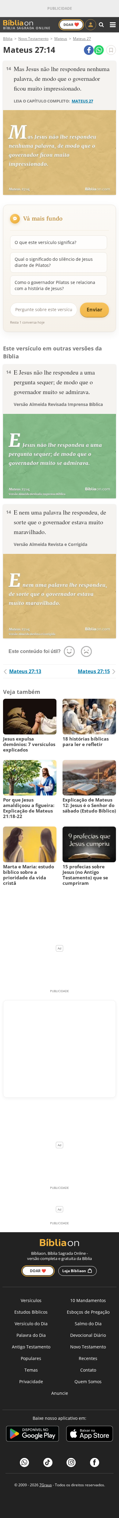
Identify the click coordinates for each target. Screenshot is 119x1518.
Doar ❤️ (38, 1270)
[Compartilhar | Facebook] (89, 50)
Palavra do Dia (31, 1335)
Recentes (88, 1358)
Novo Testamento (88, 1347)
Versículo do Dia (31, 1323)
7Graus (45, 1484)
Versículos (31, 1300)
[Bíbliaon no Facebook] (94, 1462)
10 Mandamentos (88, 1300)
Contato (88, 1370)
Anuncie (59, 1393)
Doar (71, 24)
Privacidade (31, 1381)
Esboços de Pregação (88, 1312)
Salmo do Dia (88, 1323)
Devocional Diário (88, 1335)
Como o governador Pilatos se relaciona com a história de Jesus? (55, 285)
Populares (31, 1358)
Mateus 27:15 (94, 671)
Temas (31, 1370)
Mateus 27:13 (25, 671)
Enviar (94, 309)
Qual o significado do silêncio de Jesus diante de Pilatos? (54, 262)
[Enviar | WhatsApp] (99, 50)
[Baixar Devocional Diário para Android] (32, 1434)
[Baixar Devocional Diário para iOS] (89, 1434)
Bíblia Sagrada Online (26, 28)
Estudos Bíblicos (31, 1312)
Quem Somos (88, 1381)
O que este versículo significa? (45, 242)
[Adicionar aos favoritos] (111, 50)
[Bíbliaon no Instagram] (71, 1462)
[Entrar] (90, 24)
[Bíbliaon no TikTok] (47, 1462)
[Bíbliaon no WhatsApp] (24, 1462)
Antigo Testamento (31, 1347)
